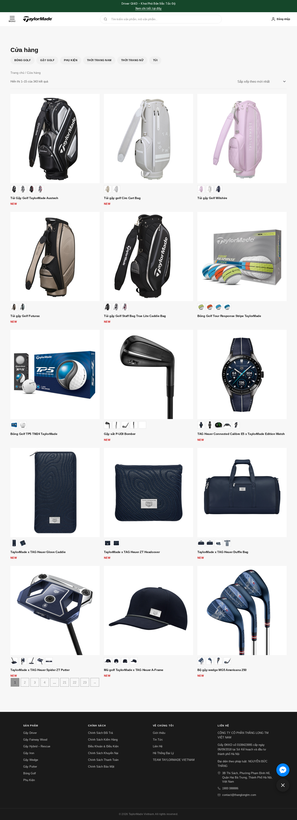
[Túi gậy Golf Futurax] (55, 256)
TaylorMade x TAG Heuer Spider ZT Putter (39, 670)
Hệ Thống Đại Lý (163, 753)
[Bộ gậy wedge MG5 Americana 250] (242, 610)
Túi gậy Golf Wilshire (212, 198)
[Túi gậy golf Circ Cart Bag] (148, 138)
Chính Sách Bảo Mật (101, 766)
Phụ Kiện (70, 60)
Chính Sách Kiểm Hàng (103, 739)
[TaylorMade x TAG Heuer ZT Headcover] (148, 492)
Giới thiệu (159, 732)
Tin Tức (158, 739)
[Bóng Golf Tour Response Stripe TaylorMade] (242, 256)
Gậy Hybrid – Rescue (36, 746)
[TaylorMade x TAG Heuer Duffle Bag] (242, 492)
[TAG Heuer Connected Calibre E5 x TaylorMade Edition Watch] (242, 374)
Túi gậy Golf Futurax (25, 316)
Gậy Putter (30, 766)
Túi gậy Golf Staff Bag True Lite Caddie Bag (135, 316)
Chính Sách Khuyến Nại (103, 753)
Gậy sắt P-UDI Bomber (119, 434)
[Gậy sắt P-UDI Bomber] (148, 374)
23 (85, 682)
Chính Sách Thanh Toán (103, 759)
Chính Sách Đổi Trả (100, 732)
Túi (155, 60)
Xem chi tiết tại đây (148, 8)
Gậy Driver (30, 732)
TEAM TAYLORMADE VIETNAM (174, 759)
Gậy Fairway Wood (35, 739)
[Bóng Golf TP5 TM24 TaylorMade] (55, 374)
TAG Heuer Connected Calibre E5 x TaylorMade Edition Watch (241, 434)
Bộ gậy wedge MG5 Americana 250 (222, 670)
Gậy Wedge (30, 759)
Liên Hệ (157, 746)
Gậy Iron (28, 753)
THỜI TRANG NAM (99, 60)
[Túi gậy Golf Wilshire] (242, 138)
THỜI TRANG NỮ (132, 60)
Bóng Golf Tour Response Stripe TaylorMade (229, 316)
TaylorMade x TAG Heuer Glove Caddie (38, 552)
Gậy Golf (47, 60)
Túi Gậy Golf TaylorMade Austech (34, 198)
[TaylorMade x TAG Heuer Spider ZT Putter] (55, 610)
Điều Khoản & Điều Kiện (103, 746)
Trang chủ (17, 72)
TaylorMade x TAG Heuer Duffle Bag (222, 552)
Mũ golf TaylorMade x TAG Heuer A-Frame (133, 670)
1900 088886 (230, 788)
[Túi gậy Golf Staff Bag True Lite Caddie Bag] (148, 256)
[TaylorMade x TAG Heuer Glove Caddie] (55, 492)
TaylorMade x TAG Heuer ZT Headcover (132, 552)
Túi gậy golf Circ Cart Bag (122, 198)
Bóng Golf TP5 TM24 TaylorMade (33, 434)
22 (74, 682)
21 (64, 682)
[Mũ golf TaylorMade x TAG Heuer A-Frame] (148, 610)
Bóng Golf (22, 60)
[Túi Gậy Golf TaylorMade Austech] (55, 138)
